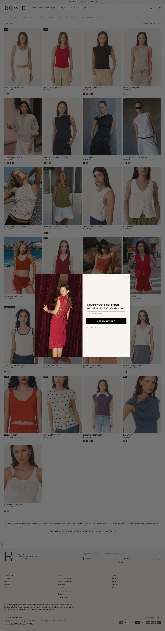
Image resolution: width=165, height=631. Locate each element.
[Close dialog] (126, 277)
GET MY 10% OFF (106, 321)
